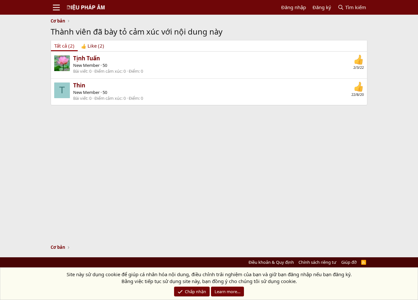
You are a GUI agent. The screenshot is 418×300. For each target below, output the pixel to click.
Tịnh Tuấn (86, 58)
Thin (79, 85)
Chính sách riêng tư (317, 262)
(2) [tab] (64, 45)
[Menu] (56, 7)
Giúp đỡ (349, 262)
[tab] (92, 45)
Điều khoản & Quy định (271, 262)
